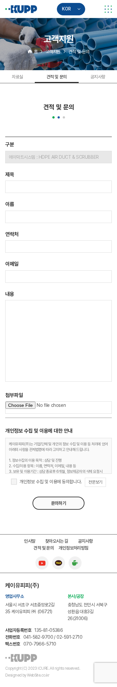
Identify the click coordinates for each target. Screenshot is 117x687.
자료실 (17, 76)
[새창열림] (41, 559)
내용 (9, 294)
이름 (9, 204)
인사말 (29, 541)
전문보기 (95, 482)
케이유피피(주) (21, 9)
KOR (66, 8)
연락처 (12, 234)
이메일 (12, 264)
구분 (9, 144)
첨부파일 (14, 395)
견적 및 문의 (56, 76)
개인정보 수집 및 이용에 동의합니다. (51, 481)
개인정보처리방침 (73, 548)
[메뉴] (108, 9)
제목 (9, 174)
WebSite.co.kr (38, 675)
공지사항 (97, 76)
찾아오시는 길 (56, 541)
